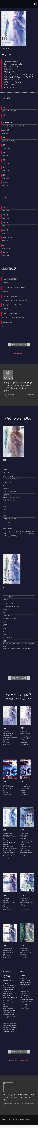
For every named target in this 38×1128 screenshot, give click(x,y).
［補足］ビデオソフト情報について (19, 1060)
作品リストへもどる (19, 344)
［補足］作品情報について (19, 353)
